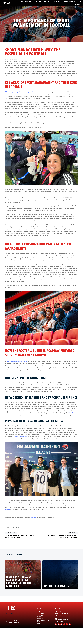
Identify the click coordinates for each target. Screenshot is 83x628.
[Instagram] (59, 624)
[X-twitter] (67, 624)
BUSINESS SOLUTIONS (69, 1)
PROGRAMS (28, 1)
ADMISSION (47, 1)
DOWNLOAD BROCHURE (62, 613)
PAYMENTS (58, 615)
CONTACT (78, 4)
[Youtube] (70, 624)
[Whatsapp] (56, 624)
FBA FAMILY (38, 1)
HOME (38, 612)
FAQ (56, 618)
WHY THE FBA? (41, 613)
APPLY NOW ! (58, 612)
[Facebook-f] (64, 624)
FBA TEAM (39, 617)
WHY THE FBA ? (19, 1)
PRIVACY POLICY (59, 621)
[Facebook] (11, 527)
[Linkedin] (18, 527)
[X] (13, 527)
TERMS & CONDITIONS (61, 620)
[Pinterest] (16, 527)
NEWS (79, 1)
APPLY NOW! (56, 1)
